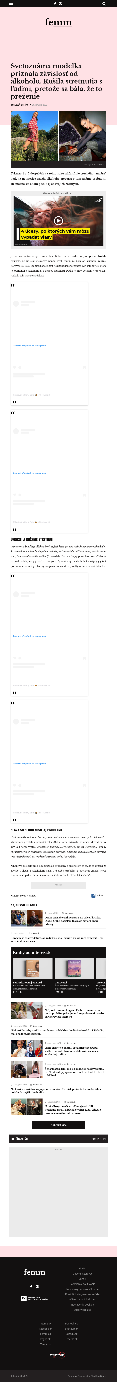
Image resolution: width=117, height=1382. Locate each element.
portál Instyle (97, 256)
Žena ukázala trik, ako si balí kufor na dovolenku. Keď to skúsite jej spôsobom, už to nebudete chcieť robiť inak (74, 1072)
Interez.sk (45, 1323)
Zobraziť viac (58, 1124)
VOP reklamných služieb (82, 1299)
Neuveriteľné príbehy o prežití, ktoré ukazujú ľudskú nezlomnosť (29, 987)
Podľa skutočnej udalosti (27, 982)
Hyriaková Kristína (19, 104)
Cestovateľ (61, 982)
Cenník (82, 1278)
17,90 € (59, 992)
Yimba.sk (45, 1344)
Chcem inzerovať (82, 1273)
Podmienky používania (82, 1283)
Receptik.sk (45, 1328)
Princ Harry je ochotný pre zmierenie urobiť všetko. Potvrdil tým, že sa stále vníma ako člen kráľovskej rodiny (72, 1051)
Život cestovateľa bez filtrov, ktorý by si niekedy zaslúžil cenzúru (72, 987)
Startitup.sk (71, 1328)
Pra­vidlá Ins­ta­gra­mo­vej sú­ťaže (82, 1294)
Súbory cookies (82, 1309)
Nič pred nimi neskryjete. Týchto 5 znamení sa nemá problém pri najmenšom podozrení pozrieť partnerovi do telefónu (74, 1013)
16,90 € (17, 992)
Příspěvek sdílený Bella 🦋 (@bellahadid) (31, 395)
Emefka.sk (71, 1339)
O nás (82, 1268)
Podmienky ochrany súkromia (82, 1289)
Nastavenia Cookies (82, 1304)
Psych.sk (45, 1339)
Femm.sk (45, 1333)
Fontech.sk (71, 1323)
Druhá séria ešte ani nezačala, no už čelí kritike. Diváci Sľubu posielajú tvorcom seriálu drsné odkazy (73, 921)
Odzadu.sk (71, 1333)
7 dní (103, 1139)
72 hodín (95, 1139)
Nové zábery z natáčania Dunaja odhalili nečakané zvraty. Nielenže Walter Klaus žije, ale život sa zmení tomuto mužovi (73, 1109)
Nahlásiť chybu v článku (23, 896)
